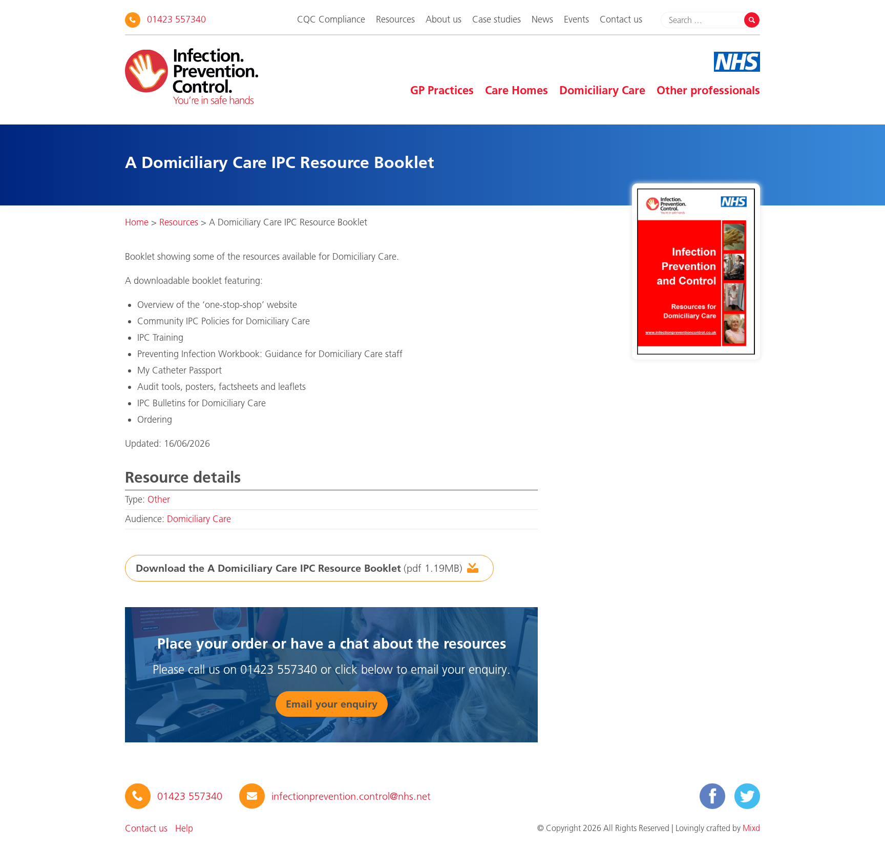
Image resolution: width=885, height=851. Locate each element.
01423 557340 (176, 19)
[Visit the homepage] (191, 76)
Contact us (621, 19)
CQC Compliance (331, 19)
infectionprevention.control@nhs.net (351, 796)
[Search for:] (704, 20)
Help (184, 828)
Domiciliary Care (602, 90)
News (542, 19)
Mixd (751, 828)
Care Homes (516, 90)
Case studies (496, 19)
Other (159, 499)
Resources (395, 19)
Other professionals (708, 90)
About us (443, 19)
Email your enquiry (331, 704)
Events (576, 19)
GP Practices (442, 90)
